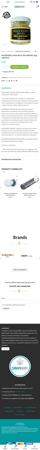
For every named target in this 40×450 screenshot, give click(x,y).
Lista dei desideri (30, 407)
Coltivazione (10, 51)
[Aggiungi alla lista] (17, 176)
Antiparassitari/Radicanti (22, 51)
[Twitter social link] (9, 80)
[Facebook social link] (31, 2)
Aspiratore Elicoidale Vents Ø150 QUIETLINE (10, 194)
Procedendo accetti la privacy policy (14, 305)
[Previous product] (34, 51)
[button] (17, 180)
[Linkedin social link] (14, 80)
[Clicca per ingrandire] (5, 44)
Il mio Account (18, 407)
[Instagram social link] (33, 2)
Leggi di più (5, 348)
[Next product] (38, 51)
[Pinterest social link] (11, 80)
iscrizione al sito (19, 391)
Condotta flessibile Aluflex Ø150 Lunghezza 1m (30, 194)
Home (3, 51)
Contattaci (19, 411)
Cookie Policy (30, 411)
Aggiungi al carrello (19, 67)
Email (3, 298)
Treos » (19, 433)
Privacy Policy (20, 415)
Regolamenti (9, 411)
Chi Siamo (7, 407)
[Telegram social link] (37, 2)
